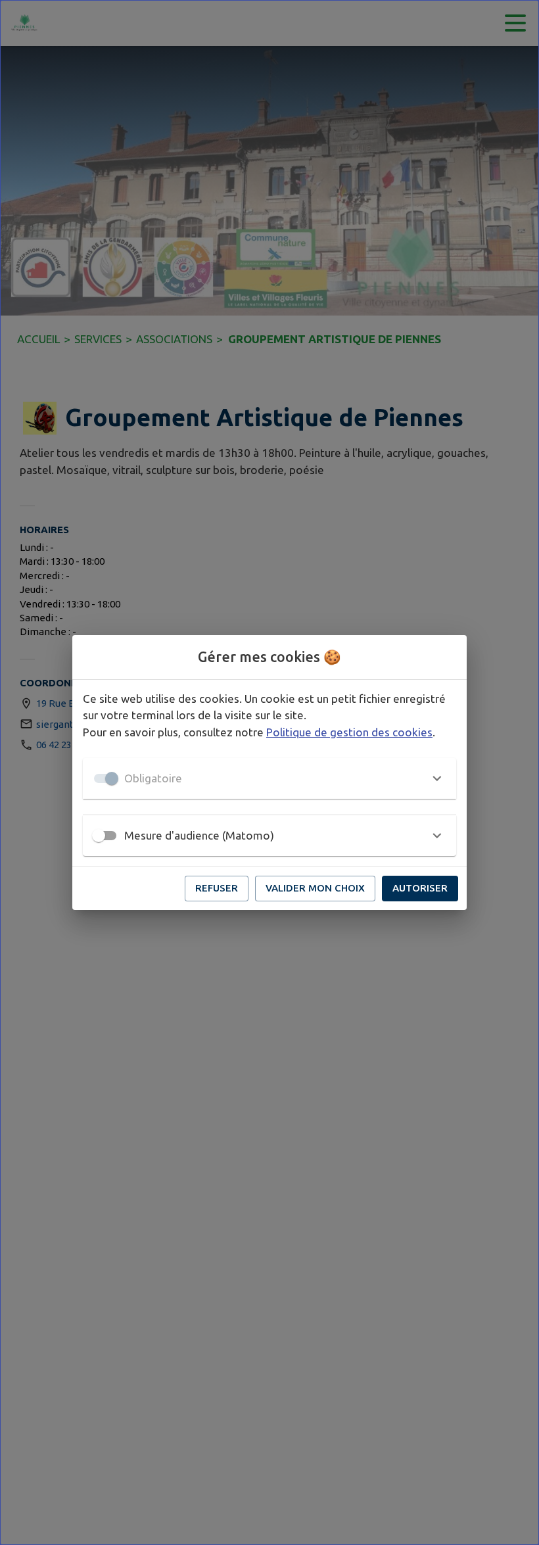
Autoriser (420, 887)
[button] (269, 778)
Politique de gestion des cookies (349, 732)
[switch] (98, 835)
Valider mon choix (315, 887)
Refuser (216, 887)
